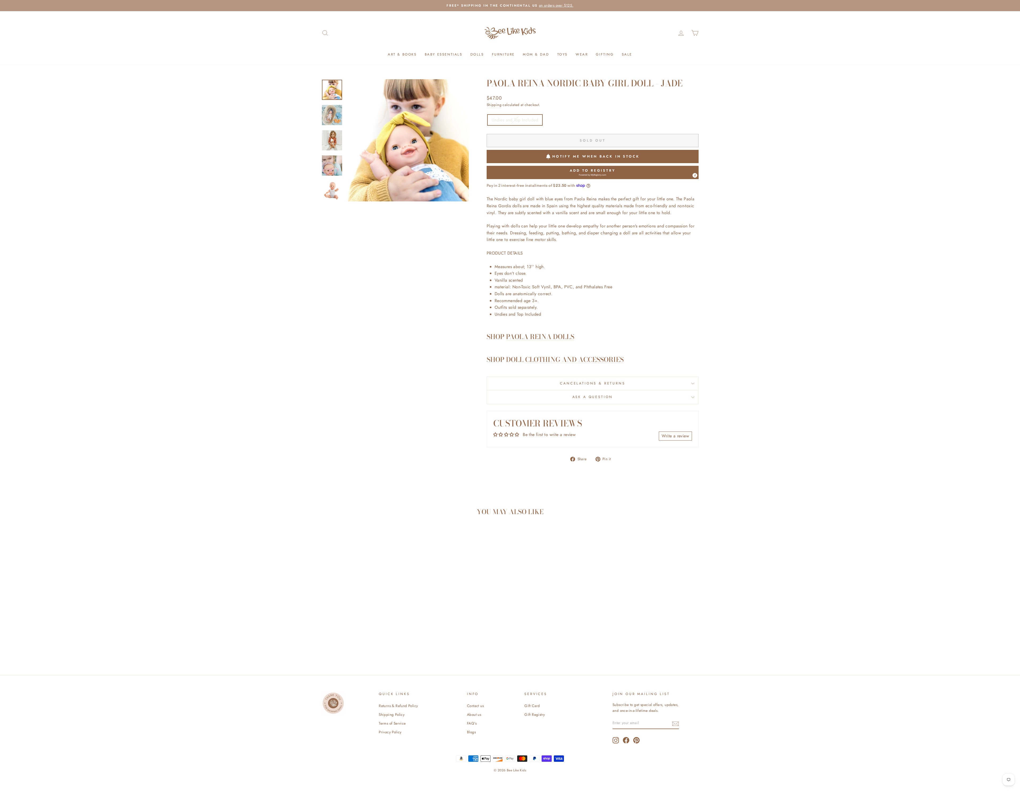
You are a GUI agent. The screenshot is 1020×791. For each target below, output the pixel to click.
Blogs (471, 732)
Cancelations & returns (592, 383)
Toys (562, 54)
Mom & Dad (536, 54)
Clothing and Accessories (574, 359)
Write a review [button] (675, 436)
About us (474, 714)
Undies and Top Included (515, 120)
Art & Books (402, 54)
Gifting (605, 54)
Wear (582, 54)
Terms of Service (392, 723)
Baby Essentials (443, 54)
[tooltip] (694, 175)
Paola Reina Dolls (540, 336)
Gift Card (532, 705)
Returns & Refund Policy (398, 705)
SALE (627, 54)
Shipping (494, 104)
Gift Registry (534, 714)
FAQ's (472, 723)
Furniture (503, 54)
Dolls (477, 54)
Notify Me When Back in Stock (596, 156)
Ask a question (592, 396)
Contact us (475, 705)
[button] (593, 172)
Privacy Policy (390, 732)
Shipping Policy (392, 714)
